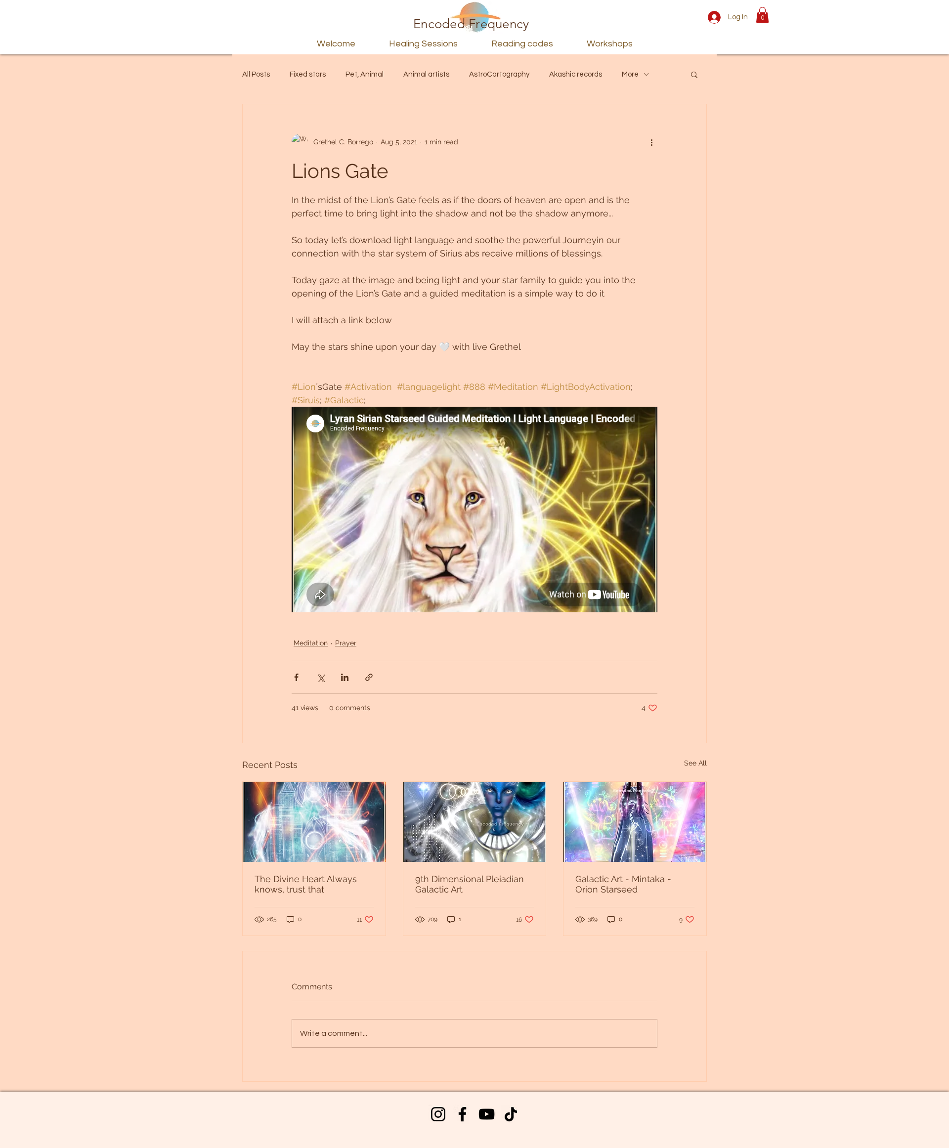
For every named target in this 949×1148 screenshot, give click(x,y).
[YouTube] (486, 1114)
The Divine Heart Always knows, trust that (306, 884)
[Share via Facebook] (296, 677)
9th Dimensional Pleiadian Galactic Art (469, 884)
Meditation (311, 643)
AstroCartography (499, 74)
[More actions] (651, 142)
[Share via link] (369, 677)
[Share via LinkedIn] (344, 677)
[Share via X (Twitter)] (320, 677)
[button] (762, 15)
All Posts (256, 74)
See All (695, 763)
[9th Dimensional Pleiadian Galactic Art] (474, 822)
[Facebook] (462, 1114)
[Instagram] (438, 1114)
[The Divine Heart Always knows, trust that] (314, 822)
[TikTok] (510, 1114)
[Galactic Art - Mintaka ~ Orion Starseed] (634, 822)
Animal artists (426, 74)
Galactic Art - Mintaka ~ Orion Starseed (623, 884)
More (630, 74)
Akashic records (575, 74)
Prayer (345, 643)
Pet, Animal (364, 74)
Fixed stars (308, 74)
